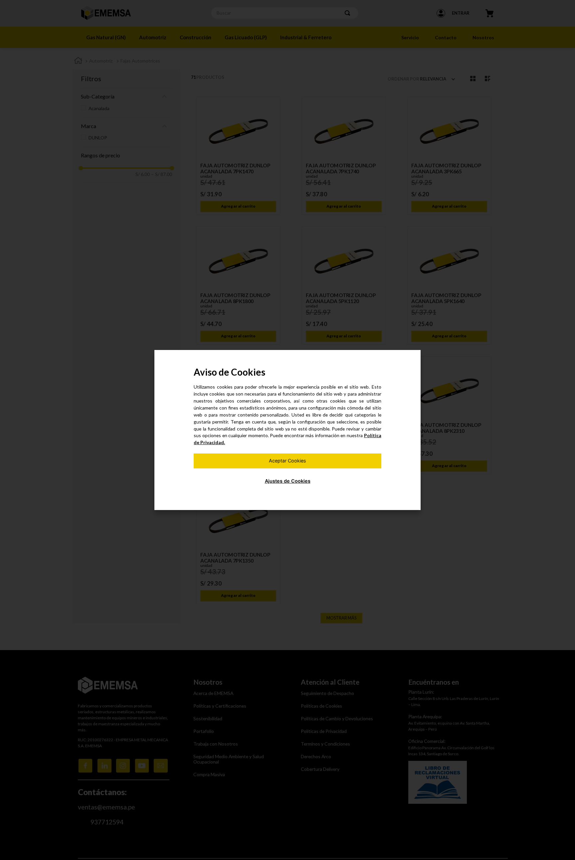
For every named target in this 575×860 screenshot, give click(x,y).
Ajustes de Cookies (287, 481)
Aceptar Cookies (287, 460)
